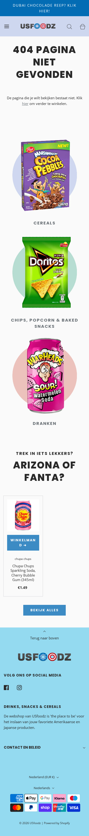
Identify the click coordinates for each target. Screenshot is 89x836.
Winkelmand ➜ (23, 542)
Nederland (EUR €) (42, 777)
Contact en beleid (22, 747)
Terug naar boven (44, 638)
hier (25, 103)
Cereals (44, 223)
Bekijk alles (44, 610)
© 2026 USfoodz (30, 823)
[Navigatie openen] (6, 26)
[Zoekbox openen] (69, 26)
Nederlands (42, 788)
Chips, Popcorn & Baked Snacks (44, 323)
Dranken (44, 423)
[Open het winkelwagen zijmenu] (82, 26)
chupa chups (23, 559)
